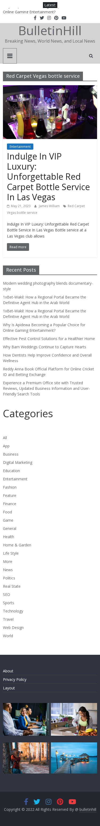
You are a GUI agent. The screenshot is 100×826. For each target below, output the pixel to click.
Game (8, 520)
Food (7, 511)
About (8, 670)
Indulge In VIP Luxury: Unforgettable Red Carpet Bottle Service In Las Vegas (48, 176)
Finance (9, 503)
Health (8, 536)
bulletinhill (87, 809)
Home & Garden (17, 544)
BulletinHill (50, 30)
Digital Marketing (17, 462)
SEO (6, 594)
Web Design (13, 627)
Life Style (11, 553)
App (6, 445)
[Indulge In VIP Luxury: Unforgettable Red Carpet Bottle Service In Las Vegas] (50, 88)
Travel (8, 619)
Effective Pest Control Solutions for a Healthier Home (49, 338)
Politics (9, 577)
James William (50, 206)
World (8, 635)
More (7, 561)
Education (11, 470)
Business (10, 454)
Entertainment (20, 146)
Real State (12, 586)
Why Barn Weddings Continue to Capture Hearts (44, 346)
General (9, 528)
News (8, 569)
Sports (8, 602)
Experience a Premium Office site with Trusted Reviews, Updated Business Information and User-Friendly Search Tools (46, 388)
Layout (9, 687)
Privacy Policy (14, 679)
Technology (13, 611)
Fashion (10, 487)
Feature (9, 495)
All (5, 437)
